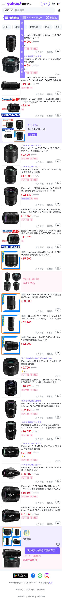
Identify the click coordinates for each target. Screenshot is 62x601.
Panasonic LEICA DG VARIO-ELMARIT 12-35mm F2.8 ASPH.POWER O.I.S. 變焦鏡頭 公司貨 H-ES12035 (41, 210)
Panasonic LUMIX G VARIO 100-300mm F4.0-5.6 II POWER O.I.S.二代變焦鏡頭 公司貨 (41, 426)
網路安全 (21, 596)
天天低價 (22, 41)
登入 (45, 3)
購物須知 (41, 589)
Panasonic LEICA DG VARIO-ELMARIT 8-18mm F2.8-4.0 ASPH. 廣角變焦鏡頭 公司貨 (41, 508)
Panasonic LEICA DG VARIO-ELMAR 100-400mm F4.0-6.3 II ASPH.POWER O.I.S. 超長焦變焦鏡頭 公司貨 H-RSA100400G (41, 78)
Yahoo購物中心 (19, 4)
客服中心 (19, 589)
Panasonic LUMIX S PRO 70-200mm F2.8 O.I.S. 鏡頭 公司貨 (41, 468)
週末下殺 (22, 58)
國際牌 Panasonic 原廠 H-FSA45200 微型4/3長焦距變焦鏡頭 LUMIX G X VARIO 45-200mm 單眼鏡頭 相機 (41, 100)
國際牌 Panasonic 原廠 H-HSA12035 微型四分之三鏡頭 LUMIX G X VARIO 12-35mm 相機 (41, 231)
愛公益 (22, 70)
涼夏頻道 (22, 47)
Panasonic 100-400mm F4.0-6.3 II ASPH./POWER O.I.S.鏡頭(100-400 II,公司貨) (41, 317)
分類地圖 (41, 596)
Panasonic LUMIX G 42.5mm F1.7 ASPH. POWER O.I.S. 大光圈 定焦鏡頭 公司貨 (41, 381)
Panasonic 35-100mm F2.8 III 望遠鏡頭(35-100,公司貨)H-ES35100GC (41, 295)
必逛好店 (22, 52)
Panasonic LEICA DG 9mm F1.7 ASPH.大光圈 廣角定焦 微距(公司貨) (41, 253)
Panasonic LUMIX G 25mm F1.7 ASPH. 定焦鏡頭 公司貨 (41, 362)
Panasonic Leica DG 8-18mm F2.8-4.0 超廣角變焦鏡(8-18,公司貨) (41, 338)
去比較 (32, 134)
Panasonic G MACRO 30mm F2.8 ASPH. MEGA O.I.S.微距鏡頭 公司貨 (41, 149)
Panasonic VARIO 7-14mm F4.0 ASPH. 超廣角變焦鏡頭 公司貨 (41, 170)
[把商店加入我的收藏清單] (58, 544)
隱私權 (31, 596)
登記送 (22, 24)
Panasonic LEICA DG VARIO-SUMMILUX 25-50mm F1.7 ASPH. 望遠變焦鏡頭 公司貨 (41, 404)
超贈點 (53, 17)
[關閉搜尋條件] (12, 10)
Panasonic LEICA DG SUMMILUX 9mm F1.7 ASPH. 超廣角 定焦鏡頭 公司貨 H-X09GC (41, 487)
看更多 (22, 75)
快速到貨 (22, 35)
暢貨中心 (22, 29)
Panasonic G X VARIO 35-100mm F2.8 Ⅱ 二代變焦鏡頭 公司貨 (41, 447)
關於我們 (30, 589)
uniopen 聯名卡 (34, 17)
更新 (50, 582)
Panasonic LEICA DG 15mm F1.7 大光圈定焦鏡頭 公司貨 (41, 60)
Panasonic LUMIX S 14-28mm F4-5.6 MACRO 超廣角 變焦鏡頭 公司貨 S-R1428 (41, 189)
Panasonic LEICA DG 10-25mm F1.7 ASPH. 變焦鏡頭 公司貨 (41, 36)
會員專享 (22, 64)
